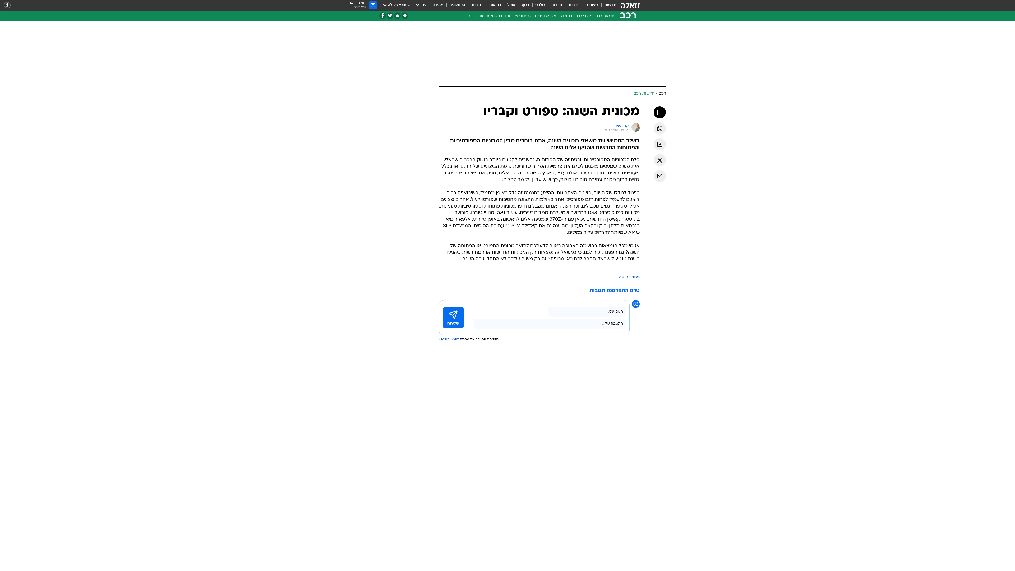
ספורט (592, 5)
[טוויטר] (390, 15)
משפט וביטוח (545, 16)
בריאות (495, 5)
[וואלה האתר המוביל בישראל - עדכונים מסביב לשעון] (630, 5)
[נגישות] (7, 5)
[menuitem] (607, 5)
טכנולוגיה (457, 5)
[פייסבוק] (382, 15)
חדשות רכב (605, 16)
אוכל (511, 5)
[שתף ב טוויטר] (660, 160)
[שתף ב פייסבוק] (660, 144)
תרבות (556, 5)
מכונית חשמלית (499, 16)
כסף (525, 5)
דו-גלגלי (566, 16)
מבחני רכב (584, 16)
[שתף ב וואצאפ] (660, 128)
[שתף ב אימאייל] (660, 176)
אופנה (438, 5)
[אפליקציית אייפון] (397, 15)
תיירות (477, 5)
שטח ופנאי (523, 16)
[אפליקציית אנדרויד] (405, 15)
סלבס (540, 5)
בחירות (575, 5)
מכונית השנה (629, 277)
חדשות (610, 5)
